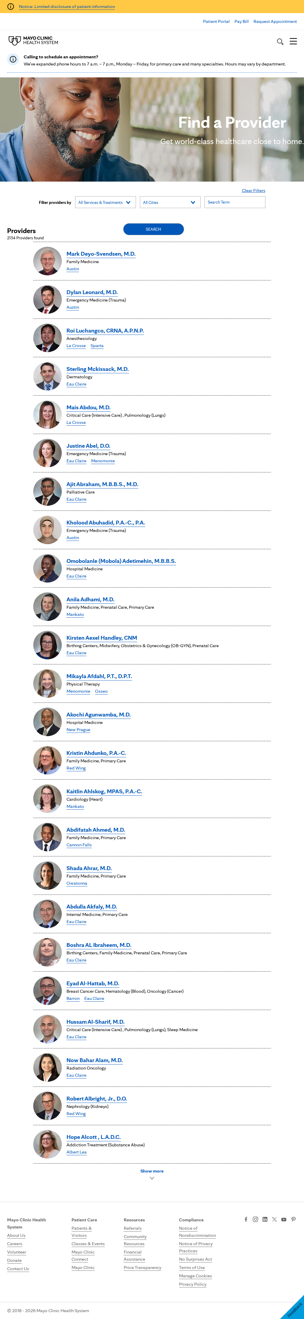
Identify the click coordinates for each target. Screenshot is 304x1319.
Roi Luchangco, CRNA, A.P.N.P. (105, 330)
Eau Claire (76, 384)
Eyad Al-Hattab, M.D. (92, 983)
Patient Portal (216, 21)
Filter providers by (55, 202)
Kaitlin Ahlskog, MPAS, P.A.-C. (104, 791)
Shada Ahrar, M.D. (89, 868)
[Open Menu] (293, 41)
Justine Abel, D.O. (88, 445)
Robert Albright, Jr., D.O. (96, 1098)
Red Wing (76, 768)
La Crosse (76, 345)
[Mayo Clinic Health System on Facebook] (246, 1220)
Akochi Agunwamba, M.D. (98, 714)
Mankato (75, 614)
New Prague (78, 729)
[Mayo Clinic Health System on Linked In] (264, 1220)
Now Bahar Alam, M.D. (94, 1060)
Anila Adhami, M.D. (90, 599)
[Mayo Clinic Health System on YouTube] (283, 1220)
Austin (72, 268)
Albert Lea (76, 1152)
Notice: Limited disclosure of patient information (67, 6)
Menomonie (103, 460)
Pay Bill (242, 21)
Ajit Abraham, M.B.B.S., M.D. (102, 484)
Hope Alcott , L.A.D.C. (93, 1136)
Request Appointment (275, 21)
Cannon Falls (79, 844)
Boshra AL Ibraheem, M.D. (99, 944)
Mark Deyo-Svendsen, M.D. (101, 253)
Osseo (101, 691)
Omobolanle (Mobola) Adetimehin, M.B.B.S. (121, 560)
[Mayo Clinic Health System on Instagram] (255, 1220)
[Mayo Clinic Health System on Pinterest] (293, 1220)
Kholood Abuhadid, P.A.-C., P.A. (105, 522)
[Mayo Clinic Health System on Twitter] (274, 1220)
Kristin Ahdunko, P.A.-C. (96, 752)
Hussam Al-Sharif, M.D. (95, 1021)
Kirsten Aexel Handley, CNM (101, 637)
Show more (152, 1171)
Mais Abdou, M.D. (88, 407)
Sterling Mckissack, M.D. (97, 368)
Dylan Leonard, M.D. (92, 292)
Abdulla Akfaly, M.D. (91, 906)
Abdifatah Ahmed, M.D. (95, 829)
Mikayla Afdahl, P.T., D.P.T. (99, 676)
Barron (73, 998)
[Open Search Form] (280, 41)
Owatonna (76, 883)
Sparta (97, 345)
